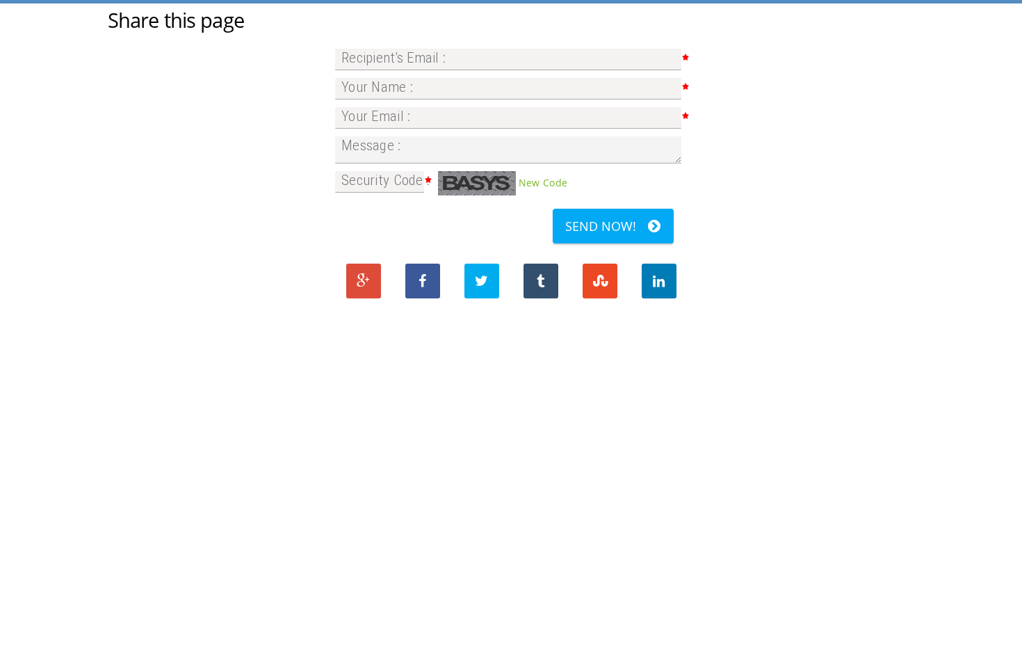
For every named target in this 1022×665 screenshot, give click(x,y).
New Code (543, 182)
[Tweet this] (481, 281)
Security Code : (385, 180)
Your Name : (377, 87)
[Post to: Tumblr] (541, 281)
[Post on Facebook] (422, 281)
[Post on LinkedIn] (659, 281)
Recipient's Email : (393, 57)
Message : (371, 145)
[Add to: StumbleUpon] (600, 281)
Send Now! (600, 226)
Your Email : (375, 116)
